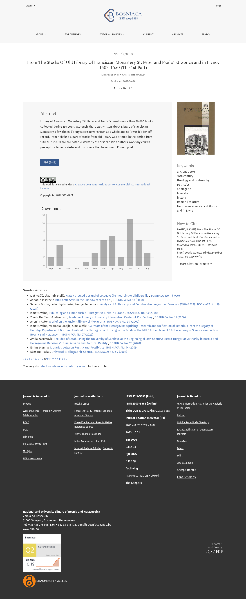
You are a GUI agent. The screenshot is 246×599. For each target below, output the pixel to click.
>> (65, 359)
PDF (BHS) (49, 162)
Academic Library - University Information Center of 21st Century (110, 317)
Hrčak (77, 403)
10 (49, 359)
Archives (177, 34)
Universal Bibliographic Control (72, 352)
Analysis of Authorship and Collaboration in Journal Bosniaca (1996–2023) (148, 304)
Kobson (181, 415)
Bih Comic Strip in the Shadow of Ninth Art (83, 300)
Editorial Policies (110, 34)
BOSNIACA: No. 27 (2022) (77, 334)
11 (53, 359)
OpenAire (182, 441)
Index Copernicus (83, 441)
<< (24, 359)
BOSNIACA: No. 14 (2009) (121, 347)
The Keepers (134, 483)
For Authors (73, 34)
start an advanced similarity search (64, 366)
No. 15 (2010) (123, 54)
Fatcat (180, 448)
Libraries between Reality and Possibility (77, 347)
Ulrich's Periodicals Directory (193, 422)
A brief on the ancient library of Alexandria (77, 321)
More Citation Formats (195, 264)
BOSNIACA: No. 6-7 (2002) (123, 321)
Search (206, 34)
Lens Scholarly (186, 477)
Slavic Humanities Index (88, 434)
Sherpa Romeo (186, 470)
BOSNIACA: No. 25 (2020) (125, 343)
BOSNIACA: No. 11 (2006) (170, 317)
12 (56, 359)
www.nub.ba (31, 529)
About (39, 34)
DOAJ (25, 429)
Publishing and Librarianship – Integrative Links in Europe (87, 313)
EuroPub (101, 441)
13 (60, 359)
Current (148, 34)
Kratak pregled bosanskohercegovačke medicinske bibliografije (107, 295)
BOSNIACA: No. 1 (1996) (165, 295)
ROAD (26, 422)
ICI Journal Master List (35, 444)
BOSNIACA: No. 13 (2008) (128, 300)
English (31, 5)
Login (219, 6)
